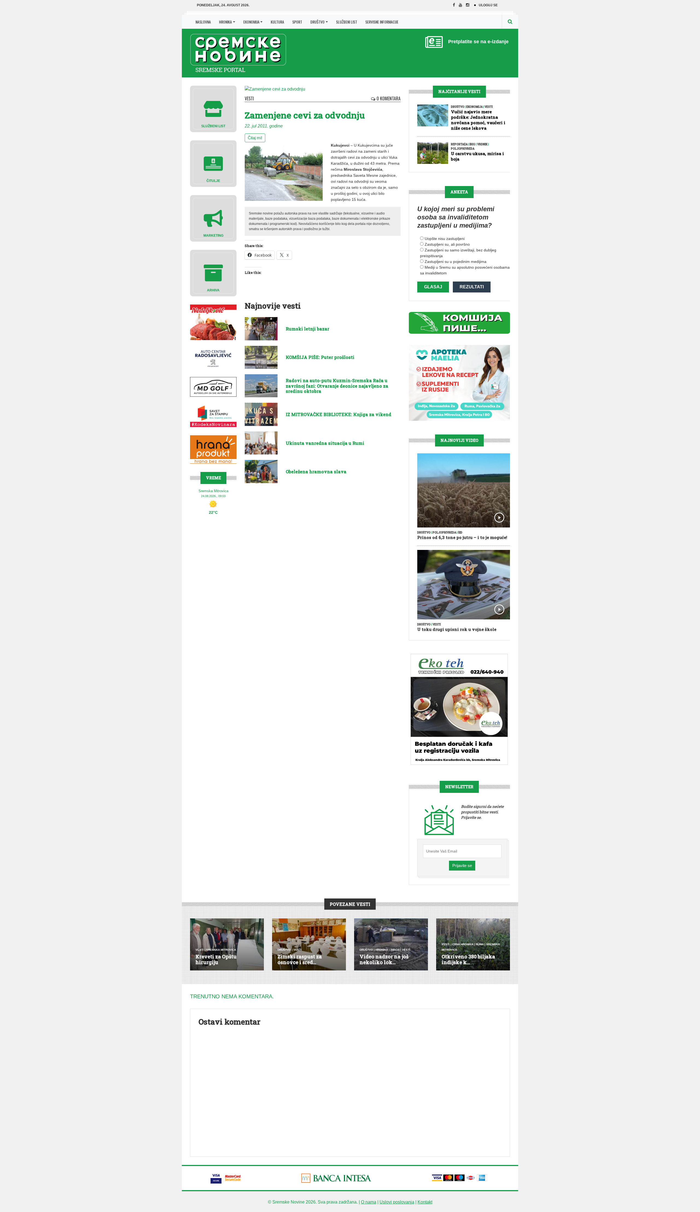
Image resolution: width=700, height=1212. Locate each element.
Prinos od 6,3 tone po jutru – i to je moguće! (462, 537)
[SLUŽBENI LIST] (213, 108)
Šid (460, 532)
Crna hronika (462, 944)
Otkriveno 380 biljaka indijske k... (468, 959)
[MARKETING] (213, 218)
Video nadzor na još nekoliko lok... (384, 959)
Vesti (249, 98)
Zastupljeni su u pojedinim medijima (455, 261)
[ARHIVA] (213, 272)
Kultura (277, 22)
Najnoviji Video (459, 440)
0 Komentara (388, 98)
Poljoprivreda (462, 148)
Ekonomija (251, 22)
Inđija (394, 949)
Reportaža (459, 144)
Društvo (317, 22)
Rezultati (472, 287)
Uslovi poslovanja (397, 1202)
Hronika (225, 22)
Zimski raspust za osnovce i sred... (300, 959)
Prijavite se (462, 865)
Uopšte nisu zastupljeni (445, 238)
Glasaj (433, 287)
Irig (472, 144)
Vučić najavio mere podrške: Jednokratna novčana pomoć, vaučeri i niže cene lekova (478, 120)
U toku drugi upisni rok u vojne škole (456, 629)
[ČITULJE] (213, 163)
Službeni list (346, 22)
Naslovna (203, 22)
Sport (297, 22)
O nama (368, 1202)
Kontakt (425, 1202)
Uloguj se (488, 5)
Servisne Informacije (381, 22)
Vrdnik (482, 144)
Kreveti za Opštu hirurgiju (216, 959)
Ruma (480, 944)
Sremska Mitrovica (221, 949)
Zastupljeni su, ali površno (447, 244)
